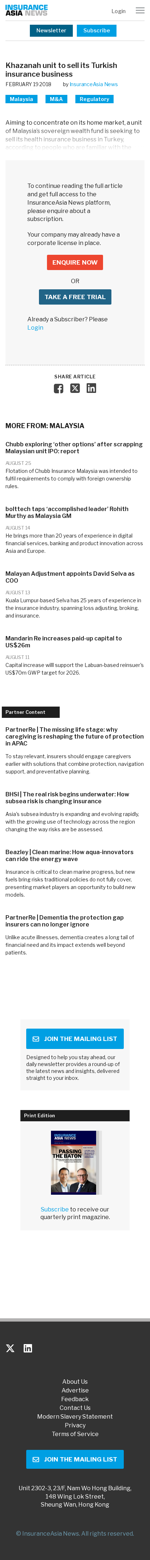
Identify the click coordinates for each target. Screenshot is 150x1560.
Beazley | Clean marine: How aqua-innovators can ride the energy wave (69, 856)
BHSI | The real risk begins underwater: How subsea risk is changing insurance (67, 798)
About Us (75, 1382)
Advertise (75, 1391)
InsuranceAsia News (94, 84)
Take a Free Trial (75, 297)
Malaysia (21, 99)
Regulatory (94, 99)
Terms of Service (75, 1434)
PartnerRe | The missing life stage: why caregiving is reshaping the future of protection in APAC (74, 736)
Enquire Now (75, 262)
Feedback (75, 1399)
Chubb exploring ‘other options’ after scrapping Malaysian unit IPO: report (74, 448)
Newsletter (51, 30)
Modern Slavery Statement (75, 1417)
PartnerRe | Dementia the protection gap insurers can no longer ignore (64, 921)
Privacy (75, 1425)
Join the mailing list (80, 1038)
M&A (56, 99)
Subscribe (96, 30)
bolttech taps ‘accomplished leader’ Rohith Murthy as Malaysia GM (67, 512)
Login (118, 11)
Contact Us (75, 1408)
